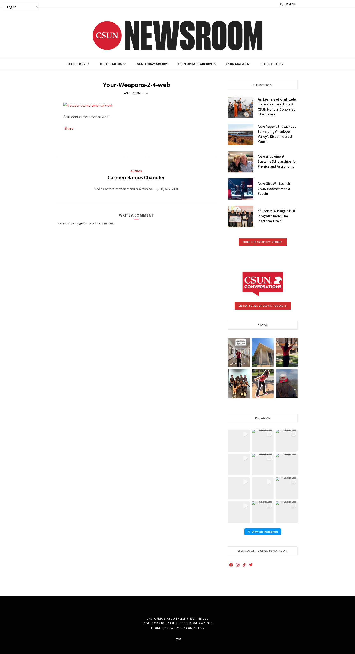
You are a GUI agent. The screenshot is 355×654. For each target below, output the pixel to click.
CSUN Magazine (238, 64)
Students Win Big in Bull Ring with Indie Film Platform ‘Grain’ (276, 216)
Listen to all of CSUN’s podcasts (263, 305)
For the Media (110, 64)
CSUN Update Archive (195, 64)
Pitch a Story (271, 64)
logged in (81, 223)
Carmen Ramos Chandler (136, 177)
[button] (239, 352)
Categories (75, 64)
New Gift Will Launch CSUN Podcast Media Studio (274, 188)
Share (68, 128)
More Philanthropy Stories (263, 242)
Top (178, 639)
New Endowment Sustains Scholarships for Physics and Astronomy (277, 161)
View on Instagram (265, 531)
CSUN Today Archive (152, 64)
